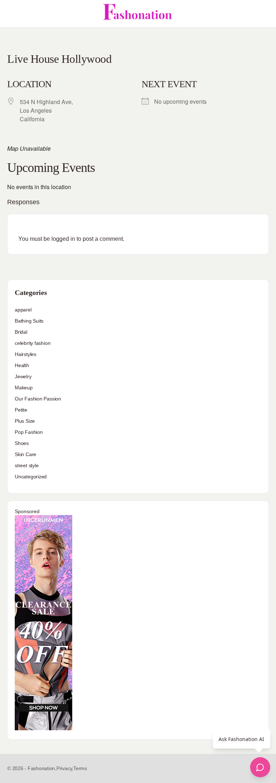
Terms (80, 768)
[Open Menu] (11, 13)
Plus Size (25, 421)
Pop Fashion (29, 432)
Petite (21, 410)
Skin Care (25, 454)
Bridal (21, 332)
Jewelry (23, 376)
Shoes (22, 443)
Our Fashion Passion (38, 399)
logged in (63, 239)
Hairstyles (25, 354)
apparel (23, 310)
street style (26, 465)
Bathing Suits (29, 321)
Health (22, 365)
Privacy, (64, 768)
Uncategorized (31, 476)
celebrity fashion (32, 343)
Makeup (24, 387)
